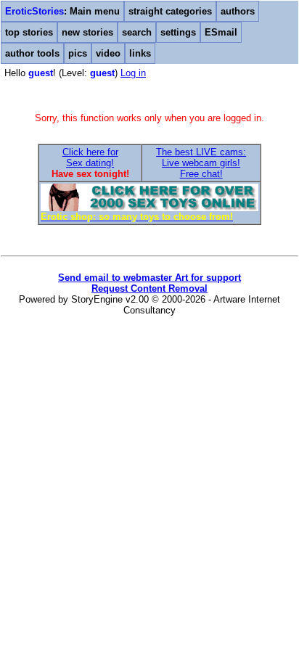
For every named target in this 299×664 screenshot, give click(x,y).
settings (178, 32)
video (108, 53)
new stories (87, 32)
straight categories (170, 11)
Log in (133, 72)
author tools (32, 53)
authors (238, 11)
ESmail (221, 32)
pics (77, 53)
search (137, 32)
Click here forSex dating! (90, 157)
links (140, 53)
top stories (29, 32)
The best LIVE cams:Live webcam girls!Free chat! (201, 163)
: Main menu (62, 11)
